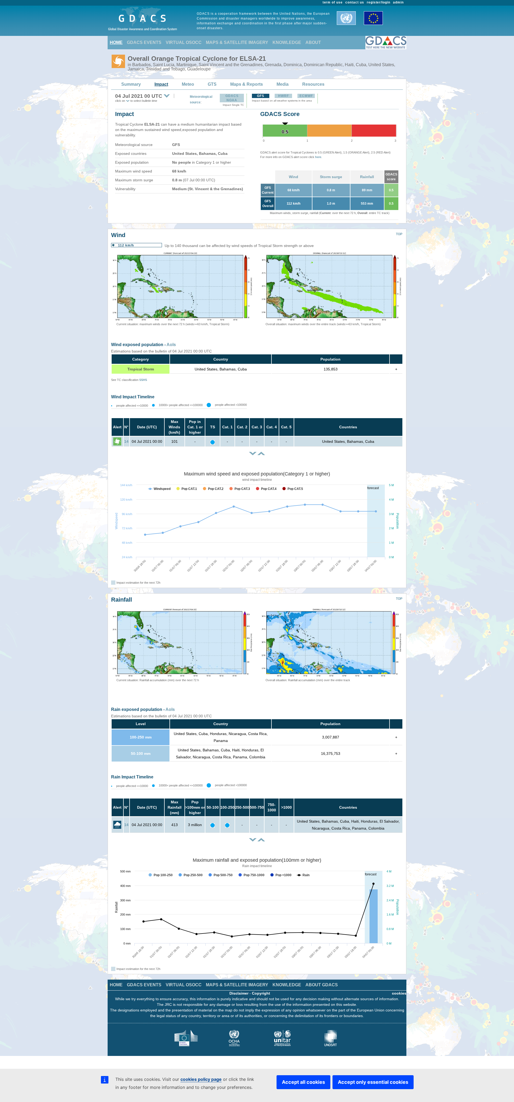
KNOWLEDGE (287, 42)
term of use (333, 2)
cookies (399, 993)
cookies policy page (201, 1079)
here (318, 157)
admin (398, 2)
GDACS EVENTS (144, 42)
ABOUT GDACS (321, 985)
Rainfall (367, 177)
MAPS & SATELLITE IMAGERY (237, 42)
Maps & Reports (246, 84)
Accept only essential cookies (373, 1082)
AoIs (171, 344)
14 (126, 441)
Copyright (261, 993)
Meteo (188, 84)
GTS (212, 84)
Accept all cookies (303, 1082)
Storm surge (331, 177)
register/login (378, 2)
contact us (354, 2)
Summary (131, 84)
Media (283, 84)
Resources (313, 84)
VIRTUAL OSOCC (184, 42)
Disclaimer (238, 993)
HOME (116, 42)
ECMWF (306, 96)
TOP (399, 234)
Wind (293, 177)
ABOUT (313, 42)
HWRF (283, 96)
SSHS (143, 379)
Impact (161, 84)
